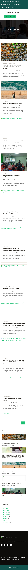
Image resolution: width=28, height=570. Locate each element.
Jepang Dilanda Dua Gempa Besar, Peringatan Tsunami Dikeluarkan (11, 287)
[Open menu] (2, 16)
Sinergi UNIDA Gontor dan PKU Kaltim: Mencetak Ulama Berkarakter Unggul (12, 104)
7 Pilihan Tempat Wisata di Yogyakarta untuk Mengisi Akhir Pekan (14, 212)
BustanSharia (6, 514)
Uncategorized (11, 63)
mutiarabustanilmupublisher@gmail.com (10, 559)
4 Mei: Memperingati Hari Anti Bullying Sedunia (12, 399)
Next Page (6, 413)
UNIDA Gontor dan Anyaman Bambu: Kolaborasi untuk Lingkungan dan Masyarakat (12, 67)
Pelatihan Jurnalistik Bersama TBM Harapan (14, 140)
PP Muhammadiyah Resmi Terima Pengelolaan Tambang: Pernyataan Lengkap (14, 249)
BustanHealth (6, 510)
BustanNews (5, 63)
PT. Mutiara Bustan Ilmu (12, 12)
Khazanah (5, 518)
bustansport (6, 516)
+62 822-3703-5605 (5, 554)
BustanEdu (5, 508)
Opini (9, 396)
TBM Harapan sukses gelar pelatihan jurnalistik (12, 176)
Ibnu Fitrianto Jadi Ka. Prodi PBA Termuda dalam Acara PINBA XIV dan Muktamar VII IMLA (13, 362)
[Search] (23, 423)
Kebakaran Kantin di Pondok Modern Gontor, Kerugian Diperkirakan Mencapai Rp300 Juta (14, 324)
